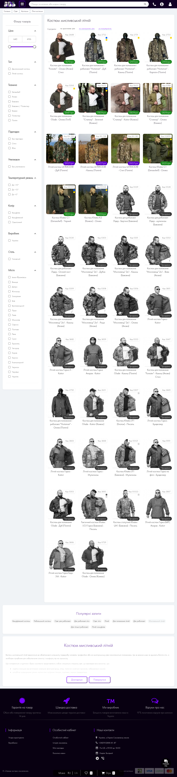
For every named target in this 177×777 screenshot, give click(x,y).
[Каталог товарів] (22, 4)
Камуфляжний (17, 217)
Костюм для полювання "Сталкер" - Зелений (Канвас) (93, 119)
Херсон (14, 358)
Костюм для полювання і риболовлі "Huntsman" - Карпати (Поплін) (158, 69)
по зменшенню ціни (87, 28)
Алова (14, 96)
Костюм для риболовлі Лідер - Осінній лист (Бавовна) (60, 272)
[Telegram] (97, 758)
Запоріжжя (16, 296)
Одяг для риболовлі (63, 621)
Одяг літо (97, 621)
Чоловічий (15, 259)
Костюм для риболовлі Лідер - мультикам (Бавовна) (157, 221)
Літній (107, 621)
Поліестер (15, 115)
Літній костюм (17, 73)
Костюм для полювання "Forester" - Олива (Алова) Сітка (61, 69)
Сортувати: (51, 29)
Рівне (13, 334)
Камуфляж (15, 213)
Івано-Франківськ (18, 277)
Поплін (14, 120)
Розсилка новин (59, 753)
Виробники (12, 743)
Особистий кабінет (60, 737)
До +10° (15, 185)
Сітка (13, 143)
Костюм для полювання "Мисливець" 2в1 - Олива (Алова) (125, 323)
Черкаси (15, 367)
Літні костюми (37, 11)
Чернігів (14, 376)
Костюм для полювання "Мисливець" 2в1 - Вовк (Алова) (157, 272)
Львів (13, 315)
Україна (14, 240)
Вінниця (14, 282)
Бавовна (15, 101)
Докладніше (77, 679)
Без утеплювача (18, 166)
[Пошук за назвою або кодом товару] (145, 4)
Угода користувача (16, 737)
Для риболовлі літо (81, 621)
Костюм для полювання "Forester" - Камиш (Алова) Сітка (157, 373)
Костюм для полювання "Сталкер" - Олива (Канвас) (157, 119)
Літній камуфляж (98, 627)
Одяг (16, 11)
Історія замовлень (60, 743)
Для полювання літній (121, 621)
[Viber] (103, 758)
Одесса (14, 324)
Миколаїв (15, 320)
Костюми (24, 11)
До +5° (14, 194)
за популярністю (105, 28)
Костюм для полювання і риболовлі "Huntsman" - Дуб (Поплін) (93, 69)
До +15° (15, 189)
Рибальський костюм (42, 621)
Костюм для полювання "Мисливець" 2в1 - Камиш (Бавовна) (125, 272)
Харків (14, 353)
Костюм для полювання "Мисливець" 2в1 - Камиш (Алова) (60, 323)
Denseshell (15, 92)
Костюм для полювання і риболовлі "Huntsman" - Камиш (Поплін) (125, 69)
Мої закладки (58, 748)
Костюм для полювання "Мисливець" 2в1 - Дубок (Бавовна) (93, 272)
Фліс (13, 148)
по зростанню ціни (67, 28)
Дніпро (14, 287)
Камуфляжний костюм (21, 621)
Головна (7, 11)
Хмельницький (17, 362)
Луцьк (14, 310)
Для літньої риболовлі (79, 627)
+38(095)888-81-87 (107, 743)
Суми (13, 339)
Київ (13, 301)
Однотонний (16, 222)
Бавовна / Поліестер (20, 106)
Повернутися (100, 679)
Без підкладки (17, 139)
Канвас (14, 111)
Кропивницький (17, 306)
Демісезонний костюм (20, 69)
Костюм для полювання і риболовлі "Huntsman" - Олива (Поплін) (61, 424)
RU (69, 773)
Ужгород (15, 348)
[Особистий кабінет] (170, 4)
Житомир (15, 291)
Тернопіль (15, 343)
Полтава (15, 329)
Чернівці (14, 372)
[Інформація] (161, 4)
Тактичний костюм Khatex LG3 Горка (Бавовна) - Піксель (93, 526)
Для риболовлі (139, 621)
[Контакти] (154, 4)
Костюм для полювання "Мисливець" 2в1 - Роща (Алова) (93, 323)
